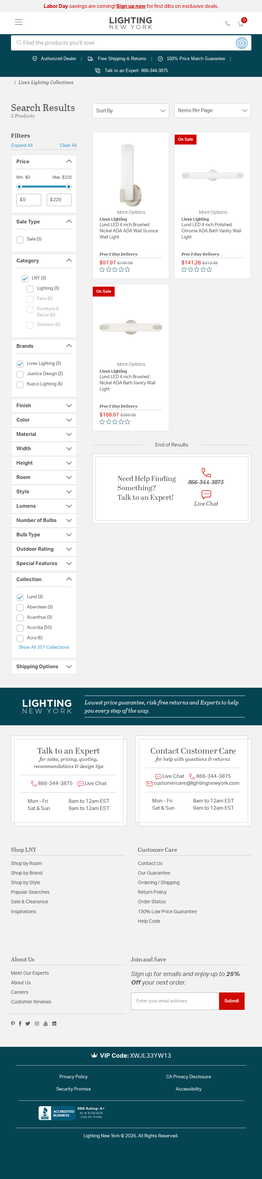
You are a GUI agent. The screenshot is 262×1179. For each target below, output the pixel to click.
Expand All (22, 145)
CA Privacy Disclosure (188, 1077)
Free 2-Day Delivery (118, 254)
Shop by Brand (26, 873)
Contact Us (150, 863)
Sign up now (131, 6)
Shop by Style (25, 882)
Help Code (149, 921)
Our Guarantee (154, 873)
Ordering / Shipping (158, 882)
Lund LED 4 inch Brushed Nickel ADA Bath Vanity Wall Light (128, 383)
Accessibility (189, 1089)
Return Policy (152, 892)
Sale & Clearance (29, 902)
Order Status (152, 902)
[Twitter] (27, 1023)
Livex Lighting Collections (45, 82)
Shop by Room (26, 863)
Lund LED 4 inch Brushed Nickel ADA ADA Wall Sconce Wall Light (129, 231)
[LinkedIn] (54, 1023)
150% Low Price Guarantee (167, 911)
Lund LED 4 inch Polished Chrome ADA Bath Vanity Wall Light (211, 231)
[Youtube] (46, 1023)
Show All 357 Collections (44, 647)
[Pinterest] (13, 1023)
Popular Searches (30, 892)
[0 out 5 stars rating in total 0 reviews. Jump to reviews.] (116, 269)
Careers (19, 992)
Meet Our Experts (30, 973)
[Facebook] (20, 1023)
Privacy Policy (73, 1077)
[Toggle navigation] (19, 23)
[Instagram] (37, 1023)
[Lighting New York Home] (131, 23)
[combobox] (131, 43)
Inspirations (23, 911)
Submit (231, 1001)
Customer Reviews (31, 1002)
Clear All (68, 145)
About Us (21, 983)
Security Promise (73, 1089)
